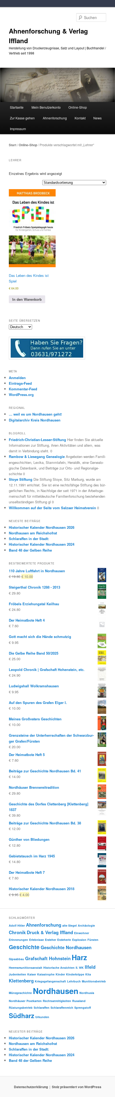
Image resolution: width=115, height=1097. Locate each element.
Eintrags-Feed (20, 383)
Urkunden (42, 1017)
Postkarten (34, 1001)
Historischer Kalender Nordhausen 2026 (41, 527)
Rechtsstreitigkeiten (57, 1001)
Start (12, 144)
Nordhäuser (17, 1001)
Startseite (17, 107)
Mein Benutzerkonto (46, 107)
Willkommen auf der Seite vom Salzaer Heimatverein (52, 507)
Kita (88, 974)
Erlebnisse (36, 940)
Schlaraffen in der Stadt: (29, 538)
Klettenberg (21, 980)
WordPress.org (21, 394)
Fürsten (92, 940)
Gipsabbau (16, 959)
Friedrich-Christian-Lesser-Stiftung (37, 439)
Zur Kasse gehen (22, 118)
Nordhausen (55, 990)
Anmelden (17, 377)
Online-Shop (28, 144)
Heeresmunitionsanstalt (25, 968)
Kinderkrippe (75, 974)
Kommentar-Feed (23, 388)
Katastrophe (46, 974)
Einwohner (81, 933)
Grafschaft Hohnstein (48, 958)
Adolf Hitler (17, 925)
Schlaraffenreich (62, 1008)
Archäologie (86, 925)
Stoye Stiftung (20, 479)
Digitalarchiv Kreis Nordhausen (34, 420)
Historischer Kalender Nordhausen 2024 (41, 544)
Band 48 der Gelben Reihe (30, 550)
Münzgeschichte (20, 993)
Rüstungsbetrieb (21, 1008)
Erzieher (50, 940)
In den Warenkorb (27, 299)
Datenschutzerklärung (31, 1086)
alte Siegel (69, 925)
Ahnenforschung (43, 925)
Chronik (17, 932)
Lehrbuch (74, 981)
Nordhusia (86, 993)
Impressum (18, 128)
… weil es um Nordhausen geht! (35, 414)
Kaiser (31, 974)
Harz (79, 957)
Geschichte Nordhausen (66, 947)
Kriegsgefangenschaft (50, 981)
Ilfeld (90, 967)
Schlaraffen (41, 1008)
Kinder (60, 974)
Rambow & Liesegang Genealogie (37, 456)
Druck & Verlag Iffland (50, 932)
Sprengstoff (82, 1008)
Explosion (79, 940)
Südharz (21, 1015)
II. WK (80, 968)
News (97, 118)
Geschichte (24, 947)
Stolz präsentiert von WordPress (76, 1086)
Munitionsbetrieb (94, 981)
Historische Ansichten (59, 968)
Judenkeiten (17, 974)
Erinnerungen (18, 940)
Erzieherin (64, 940)
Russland (79, 1001)
